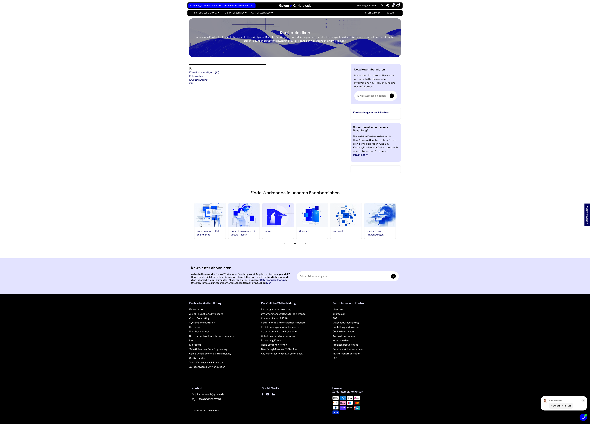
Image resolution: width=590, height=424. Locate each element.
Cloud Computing (199, 318)
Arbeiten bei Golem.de (345, 344)
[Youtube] (267, 394)
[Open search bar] (382, 6)
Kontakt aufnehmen (344, 336)
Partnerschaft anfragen (346, 353)
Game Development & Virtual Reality (210, 353)
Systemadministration (202, 322)
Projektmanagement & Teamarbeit (281, 327)
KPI (191, 83)
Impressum (339, 313)
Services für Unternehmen (348, 349)
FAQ (335, 358)
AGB (335, 318)
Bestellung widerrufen (346, 327)
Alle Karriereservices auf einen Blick (282, 353)
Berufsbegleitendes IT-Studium (279, 349)
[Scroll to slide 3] (295, 243)
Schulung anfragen (367, 5)
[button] (387, 5)
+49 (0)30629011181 (209, 399)
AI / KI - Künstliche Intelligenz (206, 313)
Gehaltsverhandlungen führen (278, 336)
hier (268, 282)
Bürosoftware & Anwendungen (207, 366)
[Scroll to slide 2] (290, 243)
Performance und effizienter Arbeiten (283, 322)
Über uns (338, 309)
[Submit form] (393, 276)
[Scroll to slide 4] (299, 243)
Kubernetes (196, 76)
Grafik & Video (197, 358)
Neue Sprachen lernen (274, 344)
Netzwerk (338, 231)
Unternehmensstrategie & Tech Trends (283, 313)
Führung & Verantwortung (276, 309)
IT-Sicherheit (196, 309)
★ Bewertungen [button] (587, 215)
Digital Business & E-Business (206, 362)
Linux (268, 231)
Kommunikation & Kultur (275, 318)
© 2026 (205, 410)
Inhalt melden (341, 340)
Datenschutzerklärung (273, 280)
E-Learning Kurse (271, 340)
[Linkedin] (273, 394)
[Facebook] (262, 394)
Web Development (200, 331)
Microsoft (304, 231)
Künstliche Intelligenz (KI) (204, 72)
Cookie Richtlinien (343, 331)
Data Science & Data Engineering (208, 349)
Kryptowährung (198, 79)
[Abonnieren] (392, 95)
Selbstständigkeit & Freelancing (279, 331)
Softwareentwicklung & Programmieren (212, 336)
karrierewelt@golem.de (210, 394)
